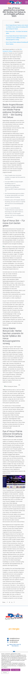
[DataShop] (14, 2)
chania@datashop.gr (14, 638)
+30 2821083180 (13, 642)
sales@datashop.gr (14, 640)
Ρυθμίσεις (5, 672)
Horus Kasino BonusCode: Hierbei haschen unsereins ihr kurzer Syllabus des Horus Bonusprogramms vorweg (16, 37)
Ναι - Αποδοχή (6, 669)
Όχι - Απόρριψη (15, 669)
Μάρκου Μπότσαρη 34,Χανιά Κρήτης (15, 645)
